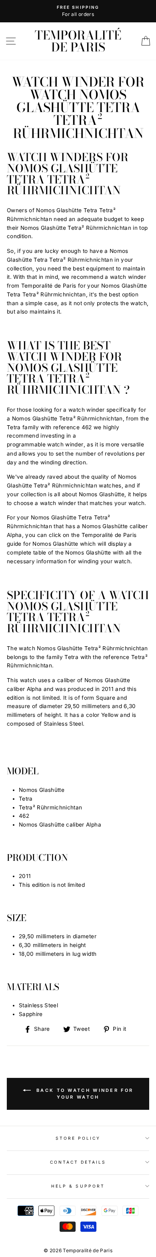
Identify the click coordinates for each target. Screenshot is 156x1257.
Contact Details (78, 1162)
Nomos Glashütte (55, 544)
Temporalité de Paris (78, 41)
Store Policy (78, 1138)
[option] (78, 11)
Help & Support (78, 1186)
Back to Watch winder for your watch (84, 1093)
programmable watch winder (45, 444)
